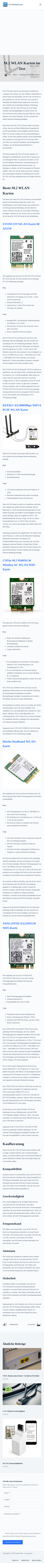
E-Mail (7, 1500)
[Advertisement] (22, 32)
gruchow (30, 1553)
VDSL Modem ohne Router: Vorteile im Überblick (21, 1376)
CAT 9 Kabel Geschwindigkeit (14, 1411)
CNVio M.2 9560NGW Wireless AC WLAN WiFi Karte (19, 565)
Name (7, 1493)
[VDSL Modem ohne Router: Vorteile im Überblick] (22, 1359)
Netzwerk (30, 75)
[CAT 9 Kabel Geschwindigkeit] (22, 1394)
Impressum (25, 1560)
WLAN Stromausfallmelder (13, 1463)
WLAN (37, 75)
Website (7, 1506)
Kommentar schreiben (12, 1514)
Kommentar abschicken (13, 1542)
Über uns (15, 1560)
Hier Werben (36, 1560)
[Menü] (40, 5)
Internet (23, 75)
